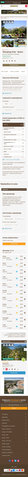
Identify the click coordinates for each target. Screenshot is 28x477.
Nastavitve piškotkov (7, 452)
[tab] (14, 258)
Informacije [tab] (5, 414)
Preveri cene (14, 372)
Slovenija (7, 16)
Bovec (20, 16)
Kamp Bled (6, 363)
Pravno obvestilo (6, 446)
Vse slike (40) (22, 45)
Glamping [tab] (5, 189)
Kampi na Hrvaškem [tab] (7, 432)
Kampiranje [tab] (5, 417)
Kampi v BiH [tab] (5, 434)
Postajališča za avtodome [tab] (8, 426)
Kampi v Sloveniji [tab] (6, 429)
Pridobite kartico (17, 3)
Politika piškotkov (6, 449)
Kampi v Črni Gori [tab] (6, 440)
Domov (2, 16)
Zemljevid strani (6, 455)
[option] (14, 359)
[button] (4, 22)
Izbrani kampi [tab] (6, 341)
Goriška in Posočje (14, 16)
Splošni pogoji (5, 443)
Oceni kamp (23, 360)
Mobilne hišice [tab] (5, 420)
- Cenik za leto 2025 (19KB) (11, 159)
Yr (7, 333)
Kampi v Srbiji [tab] (5, 437)
